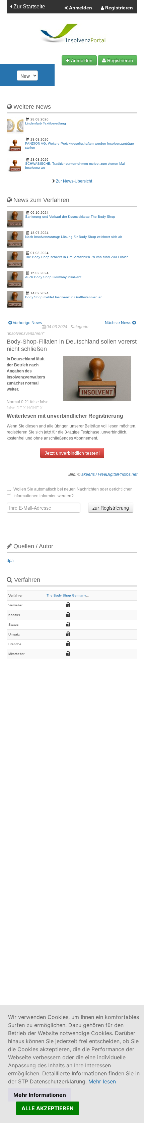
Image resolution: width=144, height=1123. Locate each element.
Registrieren (118, 7)
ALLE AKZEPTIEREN (47, 1108)
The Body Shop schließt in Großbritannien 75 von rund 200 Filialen (77, 257)
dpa (10, 560)
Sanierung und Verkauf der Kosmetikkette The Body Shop (70, 216)
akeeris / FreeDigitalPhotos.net (109, 474)
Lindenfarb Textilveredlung (45, 123)
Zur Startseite (28, 6)
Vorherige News (27, 322)
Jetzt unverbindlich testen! (72, 453)
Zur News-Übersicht (74, 181)
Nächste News (118, 322)
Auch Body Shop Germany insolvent (53, 277)
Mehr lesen (102, 1081)
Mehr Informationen (39, 1094)
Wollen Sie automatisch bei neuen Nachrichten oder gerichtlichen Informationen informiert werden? (73, 492)
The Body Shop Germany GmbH (72, 595)
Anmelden (80, 7)
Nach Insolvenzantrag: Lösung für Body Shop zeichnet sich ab (73, 237)
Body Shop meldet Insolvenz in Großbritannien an (63, 297)
